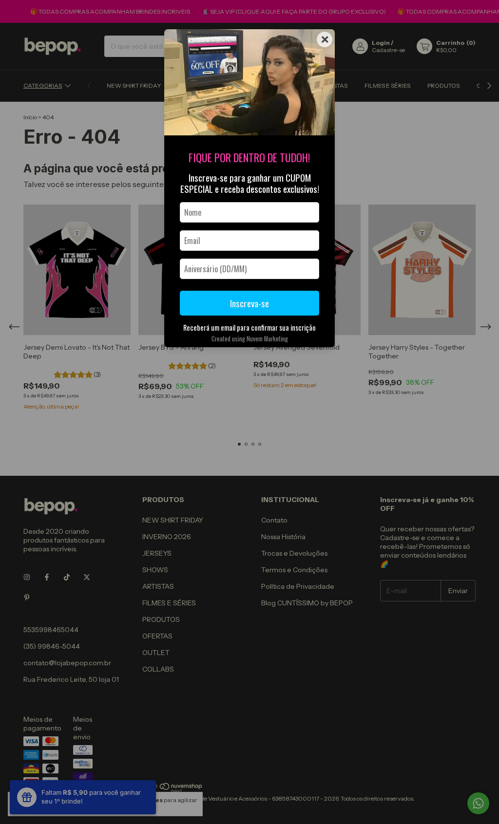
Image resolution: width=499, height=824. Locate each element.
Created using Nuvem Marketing (249, 338)
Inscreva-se (249, 303)
